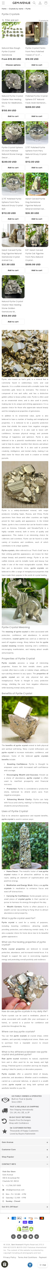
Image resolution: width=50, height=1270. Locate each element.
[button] (3, 3)
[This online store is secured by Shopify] (25, 1229)
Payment (43, 1257)
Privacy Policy (9, 1257)
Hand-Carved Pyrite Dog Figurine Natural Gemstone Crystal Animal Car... (12, 255)
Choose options (13, 65)
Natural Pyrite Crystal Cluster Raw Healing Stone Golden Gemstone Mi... (12, 306)
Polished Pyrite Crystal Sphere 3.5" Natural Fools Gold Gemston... (36, 99)
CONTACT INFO (9, 1164)
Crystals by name (16, 9)
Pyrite (28, 9)
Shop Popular (8, 1157)
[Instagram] (13, 1236)
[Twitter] (19, 1236)
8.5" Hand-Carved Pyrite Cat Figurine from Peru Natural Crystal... (34, 255)
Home (4, 9)
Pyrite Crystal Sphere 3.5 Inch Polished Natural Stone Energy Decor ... (12, 152)
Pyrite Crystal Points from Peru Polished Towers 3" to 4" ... (35, 51)
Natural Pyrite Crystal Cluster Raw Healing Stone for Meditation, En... (12, 101)
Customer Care (9, 1149)
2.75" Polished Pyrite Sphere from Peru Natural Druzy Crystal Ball (36, 152)
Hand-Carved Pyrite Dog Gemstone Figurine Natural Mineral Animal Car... (35, 203)
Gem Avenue (7, 1142)
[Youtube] (30, 1236)
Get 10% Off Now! (10, 1207)
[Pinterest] (36, 1236)
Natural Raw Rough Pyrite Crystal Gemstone (11, 51)
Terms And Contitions (27, 1257)
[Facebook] (25, 1236)
